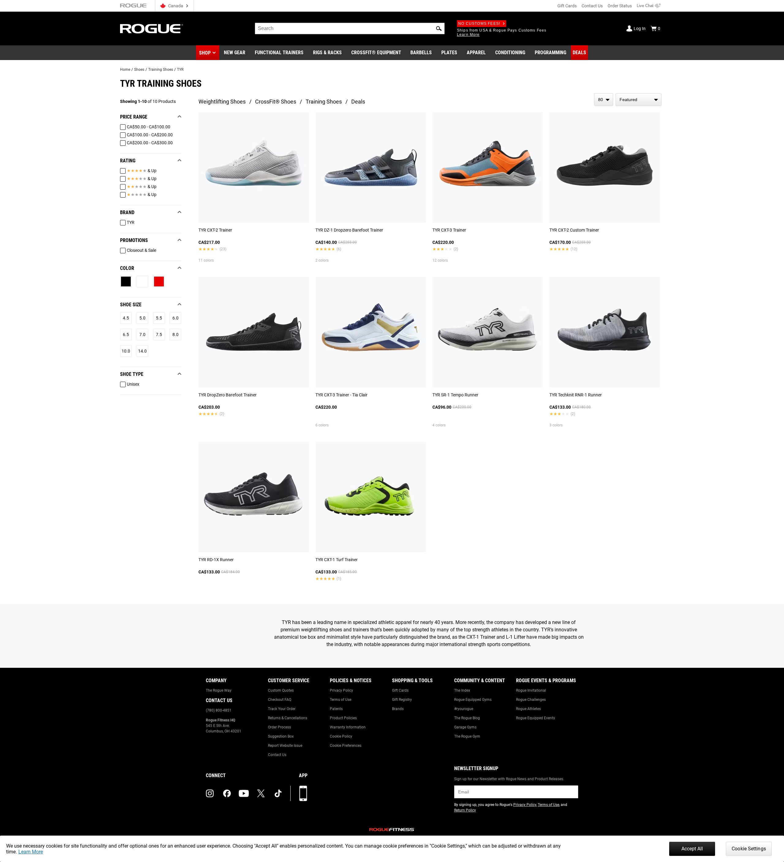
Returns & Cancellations (287, 718)
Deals (358, 101)
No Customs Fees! (479, 23)
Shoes (139, 69)
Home (125, 69)
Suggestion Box (281, 736)
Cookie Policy (341, 736)
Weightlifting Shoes (222, 101)
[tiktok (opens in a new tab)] (278, 793)
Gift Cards (567, 5)
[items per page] (603, 99)
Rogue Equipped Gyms (473, 700)
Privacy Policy (341, 690)
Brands (398, 709)
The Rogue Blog (467, 718)
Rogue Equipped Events (535, 718)
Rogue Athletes (528, 709)
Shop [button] (205, 53)
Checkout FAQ (279, 700)
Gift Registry (402, 700)
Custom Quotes (281, 690)
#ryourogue (463, 709)
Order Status (620, 5)
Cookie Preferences (345, 745)
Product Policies (343, 718)
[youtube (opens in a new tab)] (243, 793)
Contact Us (592, 5)
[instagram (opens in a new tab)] (209, 793)
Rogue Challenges (531, 700)
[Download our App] (303, 793)
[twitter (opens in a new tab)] (261, 793)
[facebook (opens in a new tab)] (227, 793)
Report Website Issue (285, 745)
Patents (336, 709)
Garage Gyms (465, 727)
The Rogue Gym (467, 736)
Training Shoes (160, 69)
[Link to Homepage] (151, 28)
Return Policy (465, 810)
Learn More (30, 852)
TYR (180, 69)
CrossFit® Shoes (275, 101)
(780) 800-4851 (219, 710)
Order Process (279, 727)
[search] (350, 28)
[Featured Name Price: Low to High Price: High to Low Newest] (639, 99)
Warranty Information (348, 727)
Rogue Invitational (531, 690)
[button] (439, 28)
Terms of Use (340, 700)
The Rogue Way (219, 690)
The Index (462, 690)
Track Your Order (282, 709)
